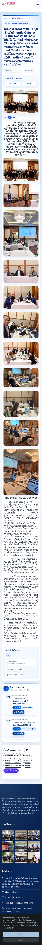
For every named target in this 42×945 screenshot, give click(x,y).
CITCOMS (9, 755)
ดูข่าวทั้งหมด (9, 770)
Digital (27, 765)
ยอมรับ (21, 934)
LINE (31, 84)
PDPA (17, 760)
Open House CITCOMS (21, 725)
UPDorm (26, 760)
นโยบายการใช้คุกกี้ (31, 923)
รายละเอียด (17, 707)
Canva (7, 760)
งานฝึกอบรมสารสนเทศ (13, 750)
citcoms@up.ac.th (13, 892)
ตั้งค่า (12, 928)
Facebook (19, 78)
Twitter (14, 84)
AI (18, 755)
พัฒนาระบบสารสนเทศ (13, 765)
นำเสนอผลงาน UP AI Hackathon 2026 (20, 702)
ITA (8, 655)
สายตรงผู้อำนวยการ (14, 897)
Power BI (26, 755)
